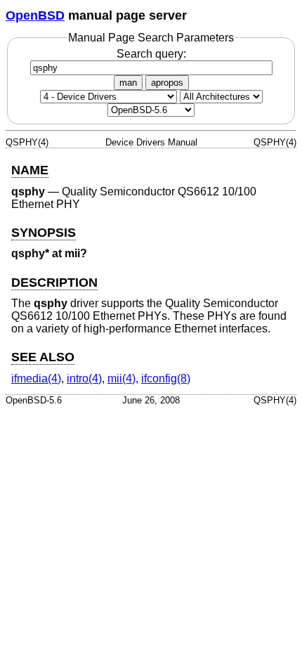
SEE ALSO (42, 357)
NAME (29, 170)
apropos (167, 82)
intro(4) (84, 378)
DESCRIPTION (54, 282)
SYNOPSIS (43, 233)
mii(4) (121, 378)
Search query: (151, 54)
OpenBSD (35, 15)
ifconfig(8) (165, 378)
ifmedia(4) (36, 378)
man (128, 82)
